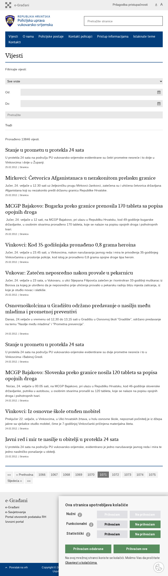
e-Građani (12, 507)
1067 (54, 474)
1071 (103, 474)
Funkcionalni (76, 524)
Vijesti (13, 36)
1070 (91, 474)
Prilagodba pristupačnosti (130, 4)
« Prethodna (24, 474)
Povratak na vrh (18, 567)
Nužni (70, 514)
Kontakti (15, 42)
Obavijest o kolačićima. (81, 562)
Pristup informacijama (112, 36)
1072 (115, 474)
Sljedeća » (14, 480)
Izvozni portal (14, 521)
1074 (140, 474)
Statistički (75, 533)
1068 (66, 474)
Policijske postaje (51, 36)
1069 (78, 474)
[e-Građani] (24, 5)
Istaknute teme (144, 36)
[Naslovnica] (44, 21)
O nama (28, 36)
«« (9, 474)
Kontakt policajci (80, 36)
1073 (127, 474)
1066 (42, 474)
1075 (152, 474)
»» (29, 480)
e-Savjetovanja (15, 512)
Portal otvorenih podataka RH (25, 517)
